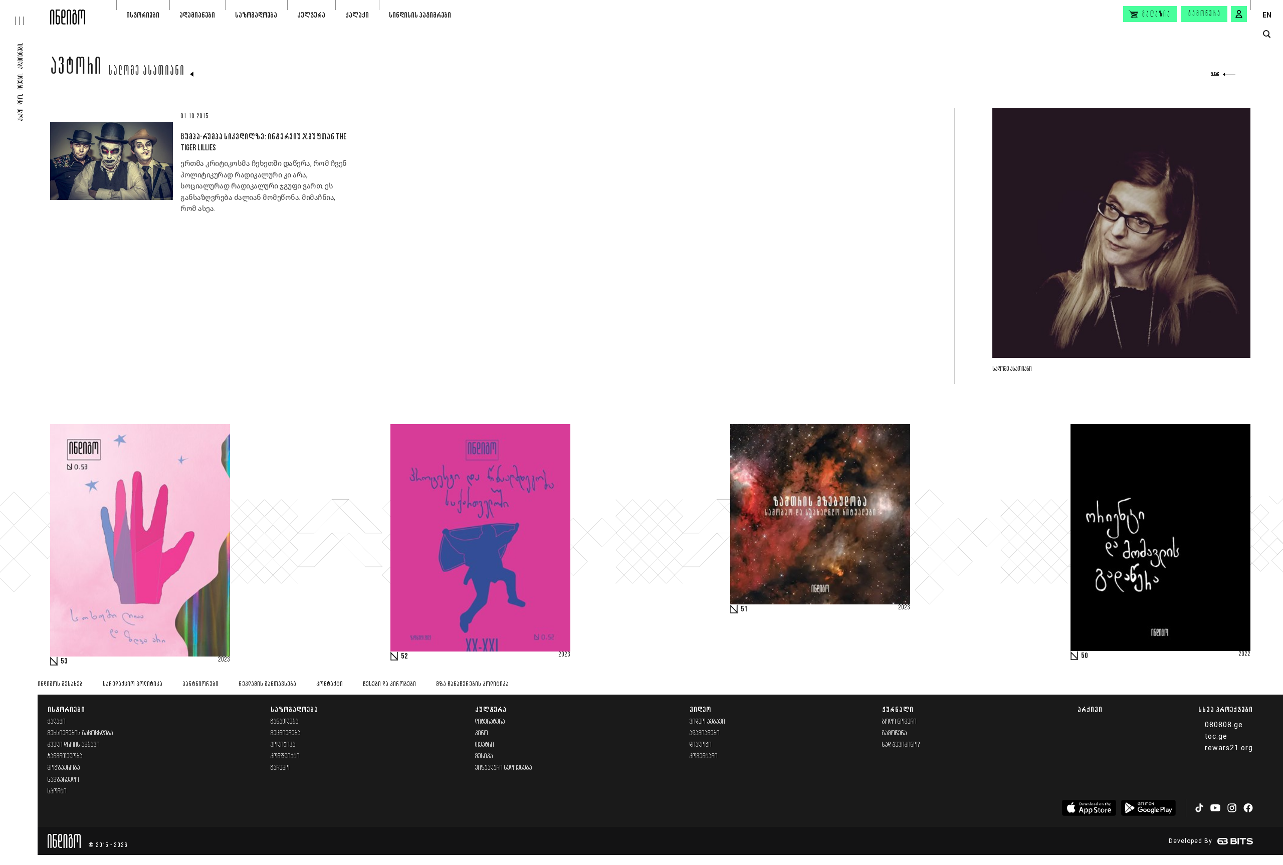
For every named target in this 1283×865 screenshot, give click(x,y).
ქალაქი (357, 15)
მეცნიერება (286, 733)
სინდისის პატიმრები (420, 15)
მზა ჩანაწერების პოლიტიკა (472, 684)
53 (64, 662)
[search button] (1266, 34)
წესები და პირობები (389, 684)
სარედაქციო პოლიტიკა (132, 684)
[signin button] (1239, 14)
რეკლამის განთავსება (267, 684)
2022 (1244, 654)
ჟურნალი (898, 709)
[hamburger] (25, 12)
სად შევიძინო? (901, 745)
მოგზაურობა (64, 768)
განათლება (285, 722)
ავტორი (76, 68)
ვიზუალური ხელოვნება (503, 768)
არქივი (1090, 709)
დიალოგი (701, 745)
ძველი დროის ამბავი (74, 745)
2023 (224, 660)
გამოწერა (1204, 14)
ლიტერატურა (490, 722)
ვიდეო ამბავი (707, 722)
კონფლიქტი (285, 756)
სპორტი (57, 791)
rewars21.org (1229, 748)
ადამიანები (197, 15)
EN (1266, 15)
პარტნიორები (200, 684)
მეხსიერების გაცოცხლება (80, 733)
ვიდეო (700, 709)
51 (744, 609)
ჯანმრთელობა (65, 756)
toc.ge (1216, 736)
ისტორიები (142, 15)
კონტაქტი (329, 684)
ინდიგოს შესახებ (60, 684)
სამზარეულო (63, 780)
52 (404, 657)
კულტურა (311, 15)
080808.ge (1224, 725)
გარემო (280, 768)
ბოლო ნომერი (899, 722)
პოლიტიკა (283, 745)
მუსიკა (484, 756)
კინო (481, 733)
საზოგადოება (256, 15)
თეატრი (484, 745)
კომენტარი (704, 756)
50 (1084, 656)
